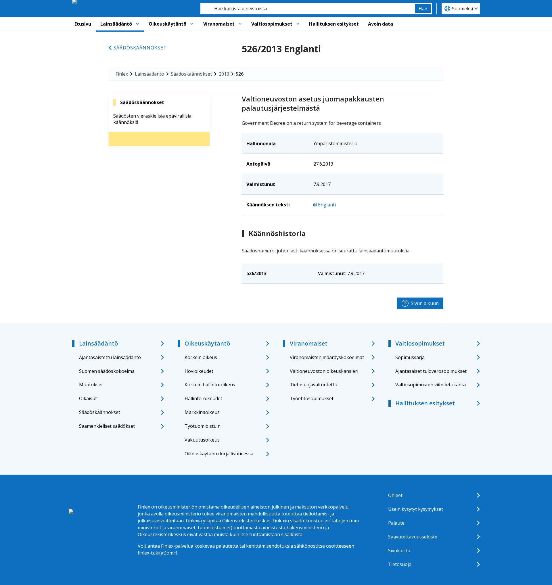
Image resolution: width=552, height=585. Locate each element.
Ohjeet (395, 495)
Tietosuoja (399, 564)
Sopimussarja (410, 357)
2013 (224, 74)
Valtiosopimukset (271, 24)
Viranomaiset (219, 24)
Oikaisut (88, 398)
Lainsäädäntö (116, 24)
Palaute (396, 523)
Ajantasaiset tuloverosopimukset (431, 371)
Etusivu (82, 24)
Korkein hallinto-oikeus (210, 384)
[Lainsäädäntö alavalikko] (137, 23)
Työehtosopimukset (312, 398)
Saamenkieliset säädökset (107, 426)
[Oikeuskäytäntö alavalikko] (191, 23)
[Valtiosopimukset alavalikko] (298, 23)
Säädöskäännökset (140, 48)
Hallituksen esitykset (334, 24)
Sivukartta (399, 550)
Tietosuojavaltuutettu (313, 384)
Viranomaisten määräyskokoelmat (327, 357)
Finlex (122, 74)
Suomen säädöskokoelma (107, 371)
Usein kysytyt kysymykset (415, 509)
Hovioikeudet (199, 371)
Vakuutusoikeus (202, 440)
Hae (423, 8)
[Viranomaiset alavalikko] (240, 23)
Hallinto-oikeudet (203, 398)
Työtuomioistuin (203, 426)
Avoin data (380, 24)
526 (240, 74)
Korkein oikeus (201, 357)
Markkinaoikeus (202, 412)
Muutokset (91, 384)
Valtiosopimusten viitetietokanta (430, 384)
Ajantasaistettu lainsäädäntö (110, 357)
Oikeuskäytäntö (167, 24)
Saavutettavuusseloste (412, 537)
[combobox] (307, 8)
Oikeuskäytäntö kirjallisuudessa (219, 453)
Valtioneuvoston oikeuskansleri (324, 371)
